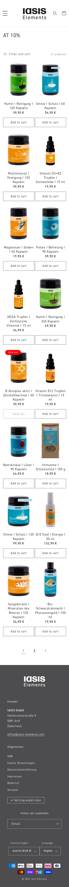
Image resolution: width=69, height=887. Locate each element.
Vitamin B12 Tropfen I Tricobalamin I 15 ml (50, 395)
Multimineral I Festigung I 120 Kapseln (18, 177)
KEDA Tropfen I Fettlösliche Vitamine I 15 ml (18, 321)
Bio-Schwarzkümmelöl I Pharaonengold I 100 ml (50, 610)
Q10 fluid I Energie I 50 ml (50, 536)
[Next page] (45, 650)
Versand (12, 790)
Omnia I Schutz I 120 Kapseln (18, 536)
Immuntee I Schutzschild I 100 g (50, 467)
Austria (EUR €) (22, 851)
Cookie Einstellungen (21, 763)
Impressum (14, 776)
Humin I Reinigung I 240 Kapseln (50, 319)
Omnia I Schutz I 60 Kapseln (50, 106)
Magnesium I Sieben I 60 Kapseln (18, 249)
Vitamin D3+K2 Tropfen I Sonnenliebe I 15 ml (50, 177)
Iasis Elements (39, 878)
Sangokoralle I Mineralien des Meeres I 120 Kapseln (18, 610)
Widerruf (13, 783)
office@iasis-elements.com (26, 734)
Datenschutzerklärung (21, 770)
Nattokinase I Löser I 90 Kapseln (18, 467)
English (48, 851)
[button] (5, 13)
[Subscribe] (57, 824)
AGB (10, 756)
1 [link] (23, 650)
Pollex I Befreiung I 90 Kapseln (50, 249)
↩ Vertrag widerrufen (26, 800)
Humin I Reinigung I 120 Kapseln (18, 106)
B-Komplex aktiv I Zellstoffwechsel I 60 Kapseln (18, 395)
